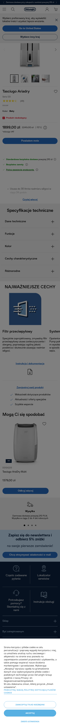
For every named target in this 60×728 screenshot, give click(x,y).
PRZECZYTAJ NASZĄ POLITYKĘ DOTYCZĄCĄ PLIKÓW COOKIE (30, 691)
